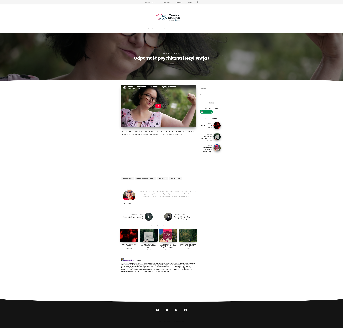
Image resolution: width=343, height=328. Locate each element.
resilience (162, 178)
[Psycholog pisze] (171, 17)
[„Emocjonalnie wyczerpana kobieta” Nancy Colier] (217, 147)
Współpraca (165, 2)
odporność (127, 178)
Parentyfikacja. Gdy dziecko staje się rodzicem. (184, 218)
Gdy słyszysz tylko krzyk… (129, 245)
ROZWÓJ (176, 53)
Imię (201, 94)
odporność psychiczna (145, 178)
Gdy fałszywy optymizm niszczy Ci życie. (148, 245)
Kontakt (179, 2)
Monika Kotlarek (129, 202)
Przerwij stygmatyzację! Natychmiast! (133, 218)
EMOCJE (166, 53)
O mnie (190, 2)
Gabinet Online (150, 2)
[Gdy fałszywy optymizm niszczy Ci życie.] (217, 136)
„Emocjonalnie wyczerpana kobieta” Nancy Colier (168, 245)
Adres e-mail (203, 88)
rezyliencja (175, 178)
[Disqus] (158, 279)
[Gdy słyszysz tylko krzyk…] (217, 125)
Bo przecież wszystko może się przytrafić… (188, 245)
